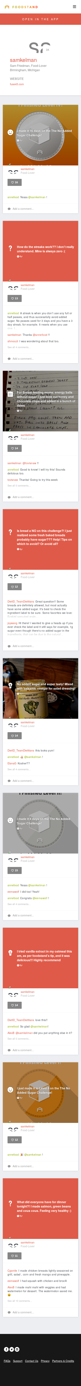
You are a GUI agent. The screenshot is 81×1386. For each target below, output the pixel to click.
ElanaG (12, 763)
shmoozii (13, 341)
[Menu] (74, 6)
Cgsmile (12, 1270)
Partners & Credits (63, 1361)
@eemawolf (40, 898)
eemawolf (13, 891)
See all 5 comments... (19, 485)
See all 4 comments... (19, 347)
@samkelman (36, 197)
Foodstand (21, 6)
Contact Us (31, 1361)
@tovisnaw (29, 463)
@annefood (40, 334)
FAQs (7, 1361)
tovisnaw (13, 480)
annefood (13, 197)
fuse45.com (17, 84)
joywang (12, 623)
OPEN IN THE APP (40, 19)
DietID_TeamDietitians (21, 601)
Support (17, 1361)
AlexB (11, 1033)
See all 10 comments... (20, 1301)
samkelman (14, 335)
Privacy (45, 1361)
